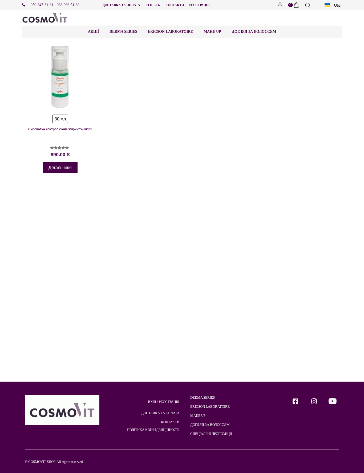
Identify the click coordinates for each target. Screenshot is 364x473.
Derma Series (123, 32)
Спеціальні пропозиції (211, 434)
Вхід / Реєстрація (163, 402)
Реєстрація (199, 5)
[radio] (60, 119)
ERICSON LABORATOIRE (170, 32)
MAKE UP (197, 416)
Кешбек (152, 5)
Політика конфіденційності (153, 430)
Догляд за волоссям (254, 32)
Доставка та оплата (121, 5)
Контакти (174, 5)
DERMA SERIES (202, 397)
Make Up (212, 32)
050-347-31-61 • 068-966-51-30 (55, 5)
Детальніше (60, 167)
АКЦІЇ (93, 32)
